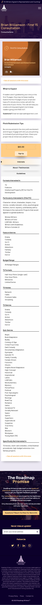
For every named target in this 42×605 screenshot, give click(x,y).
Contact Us (29, 596)
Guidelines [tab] (21, 173)
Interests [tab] (21, 162)
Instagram (29, 545)
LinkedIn (23, 545)
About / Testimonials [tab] (21, 168)
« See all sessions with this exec (15, 81)
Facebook (18, 545)
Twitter (12, 545)
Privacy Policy (13, 596)
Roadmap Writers (4, 8)
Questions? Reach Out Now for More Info (21, 513)
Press (22, 596)
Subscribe (37, 531)
